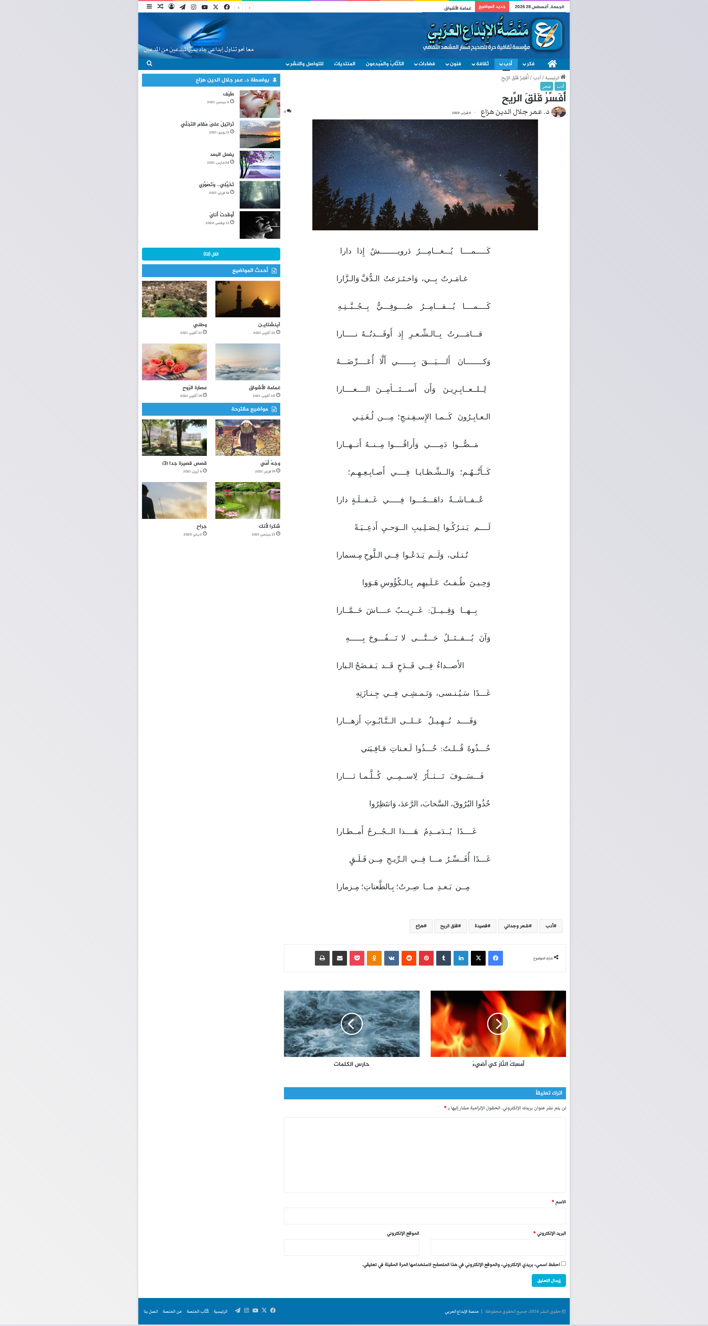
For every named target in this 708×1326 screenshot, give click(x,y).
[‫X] (478, 958)
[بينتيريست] (426, 958)
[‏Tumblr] (443, 958)
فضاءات (427, 64)
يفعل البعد (222, 154)
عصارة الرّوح (195, 388)
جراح (202, 526)
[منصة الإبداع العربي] (494, 34)
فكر (531, 64)
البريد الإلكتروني (549, 1233)
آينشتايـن (269, 325)
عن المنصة (172, 1311)
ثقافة (482, 64)
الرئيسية (552, 77)
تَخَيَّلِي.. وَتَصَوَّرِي (216, 185)
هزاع (420, 925)
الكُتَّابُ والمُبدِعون (385, 64)
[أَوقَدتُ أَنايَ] (260, 225)
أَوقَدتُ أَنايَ (221, 215)
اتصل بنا (151, 1311)
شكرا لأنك (269, 526)
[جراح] (174, 500)
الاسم (559, 1201)
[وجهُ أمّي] (247, 437)
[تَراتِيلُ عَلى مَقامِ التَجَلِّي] (260, 134)
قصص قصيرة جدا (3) (184, 463)
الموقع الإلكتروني (403, 1233)
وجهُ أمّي (270, 463)
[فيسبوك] (495, 958)
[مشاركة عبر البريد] (339, 958)
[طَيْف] (260, 104)
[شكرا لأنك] (247, 500)
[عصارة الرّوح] (174, 361)
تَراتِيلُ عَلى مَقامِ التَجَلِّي (207, 124)
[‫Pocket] (357, 958)
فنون (455, 64)
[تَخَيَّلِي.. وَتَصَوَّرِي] (260, 195)
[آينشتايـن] (247, 299)
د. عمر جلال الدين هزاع (515, 111)
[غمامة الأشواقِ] (247, 361)
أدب (508, 64)
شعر (546, 86)
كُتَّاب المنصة (198, 1311)
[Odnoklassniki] (374, 958)
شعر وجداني (516, 925)
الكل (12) (211, 254)
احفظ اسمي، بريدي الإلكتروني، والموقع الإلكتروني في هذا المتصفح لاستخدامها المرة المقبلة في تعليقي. (461, 1264)
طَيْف (228, 94)
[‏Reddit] (409, 958)
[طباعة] (322, 958)
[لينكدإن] (461, 958)
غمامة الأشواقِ (264, 388)
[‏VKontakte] (391, 958)
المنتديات (344, 64)
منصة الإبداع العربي (462, 1311)
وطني (200, 325)
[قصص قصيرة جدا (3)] (174, 437)
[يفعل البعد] (260, 164)
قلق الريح (449, 925)
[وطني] (174, 299)
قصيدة (481, 925)
